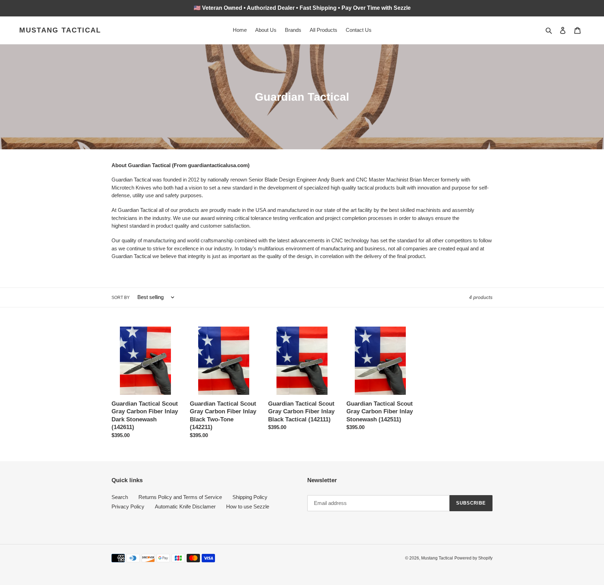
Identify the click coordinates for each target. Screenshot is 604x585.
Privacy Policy (128, 506)
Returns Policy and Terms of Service (180, 497)
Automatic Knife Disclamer (185, 506)
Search (120, 497)
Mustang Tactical (60, 30)
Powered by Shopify (473, 558)
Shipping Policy (249, 497)
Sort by (121, 297)
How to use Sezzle (247, 506)
